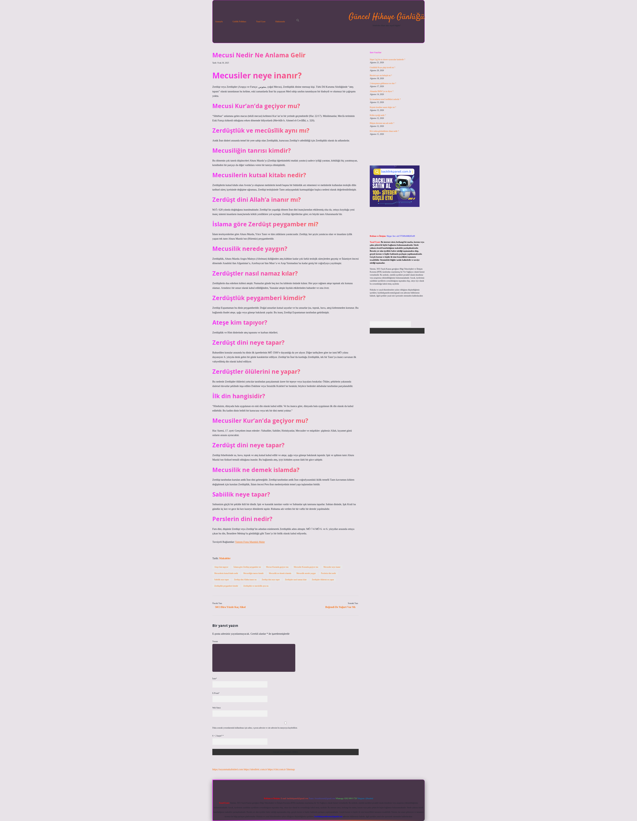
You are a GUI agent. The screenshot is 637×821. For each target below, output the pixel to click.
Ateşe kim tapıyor (221, 567)
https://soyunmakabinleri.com (227, 769)
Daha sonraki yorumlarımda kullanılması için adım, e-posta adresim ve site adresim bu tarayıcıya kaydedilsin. (255, 728)
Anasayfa (219, 21)
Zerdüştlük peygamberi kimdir (226, 586)
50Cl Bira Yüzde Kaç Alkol (230, 607)
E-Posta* (215, 693)
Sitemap (290, 769)
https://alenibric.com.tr (255, 769)
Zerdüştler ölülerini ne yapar (323, 579)
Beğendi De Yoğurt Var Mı (340, 607)
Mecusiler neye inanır (331, 567)
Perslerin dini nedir (328, 573)
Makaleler (225, 558)
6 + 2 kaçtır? (218, 736)
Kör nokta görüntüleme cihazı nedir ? (384, 131)
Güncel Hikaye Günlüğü (387, 17)
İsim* (214, 678)
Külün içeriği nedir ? (378, 115)
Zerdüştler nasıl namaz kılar (296, 579)
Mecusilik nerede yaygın (306, 573)
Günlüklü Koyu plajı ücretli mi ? (382, 67)
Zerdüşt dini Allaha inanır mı (245, 579)
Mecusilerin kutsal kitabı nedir (226, 573)
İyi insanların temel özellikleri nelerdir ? (385, 99)
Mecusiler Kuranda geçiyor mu (306, 567)
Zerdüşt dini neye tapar (271, 579)
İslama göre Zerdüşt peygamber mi (247, 567)
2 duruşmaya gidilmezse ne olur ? (383, 83)
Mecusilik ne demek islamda (280, 573)
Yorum (215, 641)
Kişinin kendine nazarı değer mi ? (383, 107)
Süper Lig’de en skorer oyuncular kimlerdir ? (387, 59)
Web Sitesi (216, 708)
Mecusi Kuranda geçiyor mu (277, 567)
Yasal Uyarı (260, 21)
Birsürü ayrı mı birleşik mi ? (381, 75)
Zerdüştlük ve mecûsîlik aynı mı (255, 586)
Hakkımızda (280, 21)
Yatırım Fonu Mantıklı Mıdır (250, 541)
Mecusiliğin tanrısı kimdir (253, 573)
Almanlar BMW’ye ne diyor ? (381, 91)
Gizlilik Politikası (239, 21)
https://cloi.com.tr (277, 769)
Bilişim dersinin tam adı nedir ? (382, 123)
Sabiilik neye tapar (221, 579)
